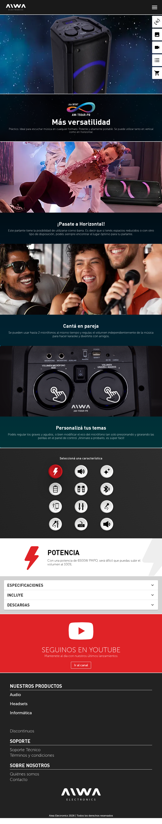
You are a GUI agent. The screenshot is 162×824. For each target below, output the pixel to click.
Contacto (18, 779)
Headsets (18, 703)
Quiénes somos (24, 773)
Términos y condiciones (32, 755)
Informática (21, 712)
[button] (81, 585)
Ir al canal (81, 665)
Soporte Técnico (25, 749)
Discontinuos (22, 730)
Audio (15, 694)
